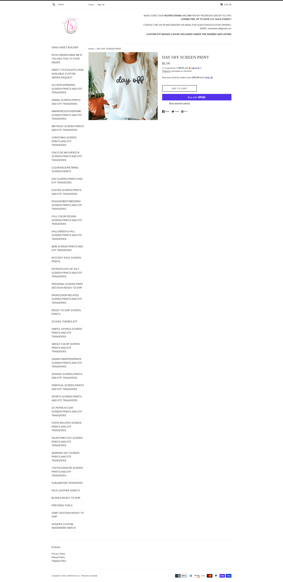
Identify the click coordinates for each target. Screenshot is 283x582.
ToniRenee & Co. (73, 576)
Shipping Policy (59, 561)
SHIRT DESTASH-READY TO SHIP (68, 515)
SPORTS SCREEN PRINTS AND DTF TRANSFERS (67, 398)
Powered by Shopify (89, 576)
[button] (196, 68)
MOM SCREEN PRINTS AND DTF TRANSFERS (67, 248)
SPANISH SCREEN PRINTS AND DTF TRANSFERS (67, 376)
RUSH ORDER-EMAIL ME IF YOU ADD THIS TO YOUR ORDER (67, 59)
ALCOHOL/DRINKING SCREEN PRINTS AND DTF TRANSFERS (67, 89)
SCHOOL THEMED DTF (65, 321)
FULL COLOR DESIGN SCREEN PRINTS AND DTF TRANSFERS (67, 220)
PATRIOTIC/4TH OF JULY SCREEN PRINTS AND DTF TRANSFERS (67, 273)
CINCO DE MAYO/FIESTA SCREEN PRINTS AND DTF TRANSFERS (67, 156)
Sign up (101, 4)
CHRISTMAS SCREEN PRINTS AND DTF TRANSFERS (64, 141)
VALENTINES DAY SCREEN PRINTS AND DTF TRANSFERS (67, 442)
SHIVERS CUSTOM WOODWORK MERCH (64, 526)
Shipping (166, 71)
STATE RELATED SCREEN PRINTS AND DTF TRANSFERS (67, 427)
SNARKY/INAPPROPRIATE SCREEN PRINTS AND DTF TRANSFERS (67, 363)
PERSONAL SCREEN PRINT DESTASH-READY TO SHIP (67, 286)
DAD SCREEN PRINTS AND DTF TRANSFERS (67, 181)
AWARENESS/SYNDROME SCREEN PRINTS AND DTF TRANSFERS (67, 115)
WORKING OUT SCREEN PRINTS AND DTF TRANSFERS (65, 457)
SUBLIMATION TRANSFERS (67, 483)
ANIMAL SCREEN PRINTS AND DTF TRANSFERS (66, 102)
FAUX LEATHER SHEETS (66, 490)
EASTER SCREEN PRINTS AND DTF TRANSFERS (67, 192)
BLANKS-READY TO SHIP (66, 498)
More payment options (179, 103)
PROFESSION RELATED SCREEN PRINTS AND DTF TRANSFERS (67, 299)
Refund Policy (58, 557)
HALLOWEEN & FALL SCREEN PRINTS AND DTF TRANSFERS (67, 235)
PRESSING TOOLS (62, 505)
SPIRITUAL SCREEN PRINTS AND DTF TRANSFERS (68, 387)
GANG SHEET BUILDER (65, 47)
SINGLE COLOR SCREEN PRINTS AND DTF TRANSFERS (66, 348)
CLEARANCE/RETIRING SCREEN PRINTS (65, 169)
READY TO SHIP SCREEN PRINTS (66, 312)
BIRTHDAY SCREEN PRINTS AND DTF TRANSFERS (68, 128)
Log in (91, 4)
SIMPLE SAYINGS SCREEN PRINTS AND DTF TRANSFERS (67, 333)
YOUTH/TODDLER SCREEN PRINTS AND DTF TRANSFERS (67, 472)
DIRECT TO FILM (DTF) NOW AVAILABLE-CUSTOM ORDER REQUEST (67, 74)
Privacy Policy (58, 553)
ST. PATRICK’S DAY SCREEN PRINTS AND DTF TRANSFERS (67, 412)
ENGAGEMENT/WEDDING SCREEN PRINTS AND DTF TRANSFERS (67, 205)
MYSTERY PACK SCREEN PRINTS (66, 260)
